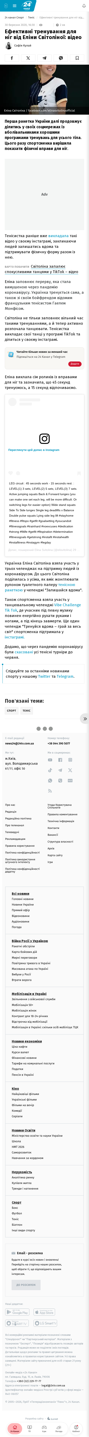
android (17, 1312)
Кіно (15, 1089)
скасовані (24, 652)
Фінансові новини (24, 1058)
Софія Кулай (22, 45)
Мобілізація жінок (24, 1010)
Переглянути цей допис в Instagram (33, 450)
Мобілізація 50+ (22, 1005)
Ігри (50, 862)
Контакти (53, 828)
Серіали (17, 1116)
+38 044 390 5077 (59, 743)
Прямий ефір (21, 910)
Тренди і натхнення (25, 1188)
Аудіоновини (20, 921)
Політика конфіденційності (22, 852)
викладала (58, 235)
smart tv (17, 1323)
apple (46, 1312)
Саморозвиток (21, 1152)
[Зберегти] (77, 58)
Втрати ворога (21, 980)
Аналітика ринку (23, 1177)
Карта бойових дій (24, 952)
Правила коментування (62, 814)
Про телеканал (14, 825)
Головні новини (23, 899)
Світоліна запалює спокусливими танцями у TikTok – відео (41, 269)
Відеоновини (21, 916)
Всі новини (20, 894)
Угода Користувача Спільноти (60, 806)
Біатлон (17, 1225)
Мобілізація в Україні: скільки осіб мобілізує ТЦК (45, 1027)
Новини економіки (27, 1041)
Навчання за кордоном (27, 1158)
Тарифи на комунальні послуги (33, 1063)
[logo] (27, 5)
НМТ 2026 (18, 1147)
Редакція (10, 812)
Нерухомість (22, 1172)
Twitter (44, 676)
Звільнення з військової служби (33, 999)
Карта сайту (55, 855)
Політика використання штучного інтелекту (20, 861)
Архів (51, 848)
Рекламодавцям (15, 839)
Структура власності (60, 841)
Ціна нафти (19, 1046)
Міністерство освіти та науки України (37, 1135)
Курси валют (20, 1052)
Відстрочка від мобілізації (29, 1021)
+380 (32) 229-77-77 (29, 1381)
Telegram (65, 676)
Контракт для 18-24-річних (30, 1016)
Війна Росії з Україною (30, 941)
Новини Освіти (23, 1130)
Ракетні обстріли (23, 946)
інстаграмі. (15, 637)
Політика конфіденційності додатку (22, 870)
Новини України (23, 904)
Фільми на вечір (23, 1105)
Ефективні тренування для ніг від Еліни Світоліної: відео (61, 17)
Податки (17, 1069)
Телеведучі (12, 832)
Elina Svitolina (44, 550)
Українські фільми (24, 1099)
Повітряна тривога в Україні (31, 963)
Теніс (31, 17)
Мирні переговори (24, 957)
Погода (17, 927)
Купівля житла (21, 1183)
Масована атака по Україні (30, 969)
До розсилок (26, 1285)
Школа (16, 1141)
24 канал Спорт (15, 17)
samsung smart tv (46, 1323)
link (50, 759)
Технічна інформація (61, 821)
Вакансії (53, 835)
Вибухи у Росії (21, 974)
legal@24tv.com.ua (53, 1385)
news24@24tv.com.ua (19, 743)
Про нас (10, 805)
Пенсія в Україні (23, 1074)
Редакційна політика (18, 818)
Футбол (17, 1213)
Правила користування (20, 846)
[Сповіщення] (84, 5)
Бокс (15, 1208)
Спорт (16, 1202)
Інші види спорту (23, 1230)
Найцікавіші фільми (25, 1094)
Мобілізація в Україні (29, 994)
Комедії (17, 1111)
